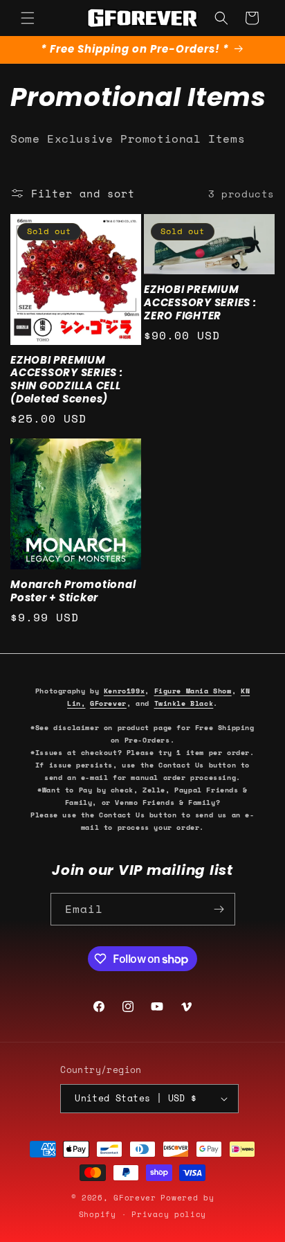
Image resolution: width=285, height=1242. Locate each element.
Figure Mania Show (193, 691)
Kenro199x (124, 691)
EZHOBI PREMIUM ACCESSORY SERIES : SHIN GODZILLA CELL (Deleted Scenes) (66, 379)
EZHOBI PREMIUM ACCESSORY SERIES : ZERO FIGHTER (200, 302)
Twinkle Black (184, 703)
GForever (108, 703)
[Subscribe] (219, 909)
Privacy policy (168, 1214)
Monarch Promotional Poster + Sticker (73, 591)
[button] (27, 18)
